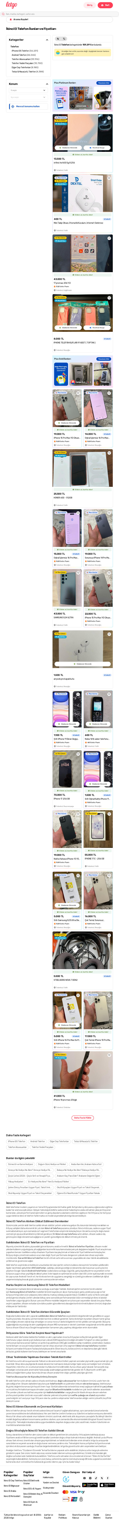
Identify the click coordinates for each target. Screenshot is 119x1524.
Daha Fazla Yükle (82, 1118)
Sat (107, 5)
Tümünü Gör (103, 83)
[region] (82, 98)
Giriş (89, 5)
